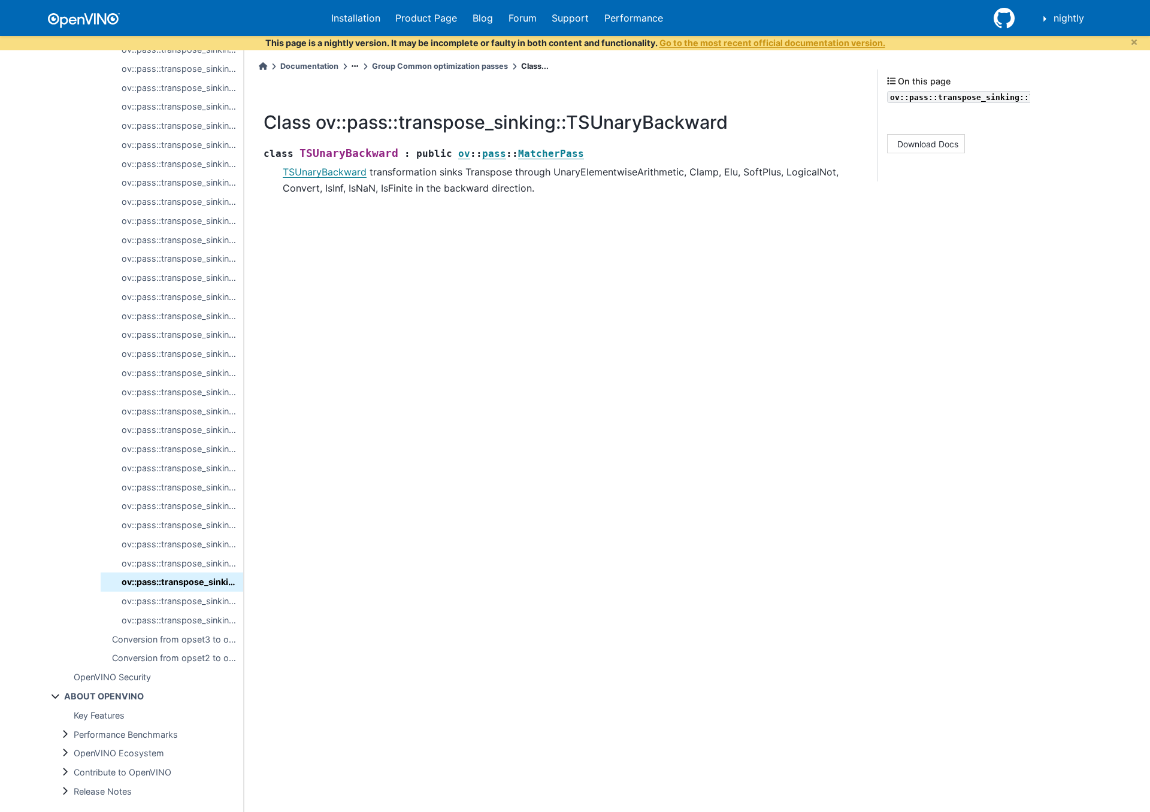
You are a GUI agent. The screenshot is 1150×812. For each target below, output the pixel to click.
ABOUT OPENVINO (104, 696)
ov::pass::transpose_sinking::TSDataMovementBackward (182, 201)
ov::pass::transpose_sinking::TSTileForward (182, 525)
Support (570, 18)
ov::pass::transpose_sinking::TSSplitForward (182, 449)
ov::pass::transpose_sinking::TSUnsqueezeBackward (182, 620)
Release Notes (103, 791)
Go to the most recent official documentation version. (772, 43)
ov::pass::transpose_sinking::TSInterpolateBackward (182, 354)
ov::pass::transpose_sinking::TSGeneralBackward (182, 297)
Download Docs (927, 143)
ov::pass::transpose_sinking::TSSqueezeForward (182, 487)
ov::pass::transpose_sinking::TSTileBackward (182, 544)
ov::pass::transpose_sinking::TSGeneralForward (182, 277)
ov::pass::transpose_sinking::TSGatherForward (182, 240)
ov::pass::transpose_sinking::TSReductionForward (182, 373)
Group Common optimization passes (440, 66)
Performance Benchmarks (126, 734)
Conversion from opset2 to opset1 (177, 658)
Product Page (426, 18)
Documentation (309, 66)
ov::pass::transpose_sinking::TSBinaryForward (182, 68)
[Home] (263, 66)
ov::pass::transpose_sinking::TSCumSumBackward (182, 164)
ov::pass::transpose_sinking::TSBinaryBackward (182, 88)
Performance (633, 18)
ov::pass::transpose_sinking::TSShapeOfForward (182, 430)
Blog (483, 18)
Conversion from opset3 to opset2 (177, 639)
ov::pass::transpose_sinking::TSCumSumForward (182, 145)
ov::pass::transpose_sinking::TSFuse (182, 221)
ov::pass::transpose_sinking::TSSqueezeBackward (182, 506)
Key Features (99, 715)
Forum (523, 18)
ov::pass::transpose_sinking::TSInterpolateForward (182, 334)
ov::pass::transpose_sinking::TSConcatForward (182, 106)
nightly (1069, 18)
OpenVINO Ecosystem (119, 753)
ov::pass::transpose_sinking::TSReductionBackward (182, 392)
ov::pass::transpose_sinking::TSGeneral (182, 316)
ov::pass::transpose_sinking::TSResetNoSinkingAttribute (182, 411)
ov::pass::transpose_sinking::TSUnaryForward (182, 563)
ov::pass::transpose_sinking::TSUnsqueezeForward (182, 601)
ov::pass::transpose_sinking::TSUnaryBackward (182, 582)
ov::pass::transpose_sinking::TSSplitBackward (182, 468)
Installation (355, 18)
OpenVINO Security (112, 677)
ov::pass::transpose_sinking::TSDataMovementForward (182, 182)
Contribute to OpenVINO (122, 772)
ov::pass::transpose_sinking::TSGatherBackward (182, 258)
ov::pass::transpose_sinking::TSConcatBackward (182, 125)
